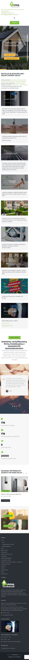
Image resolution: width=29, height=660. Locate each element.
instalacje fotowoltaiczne (9, 81)
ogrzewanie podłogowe (21, 81)
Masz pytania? (15, 337)
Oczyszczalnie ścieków (6, 560)
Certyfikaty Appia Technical (8, 544)
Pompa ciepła (4, 552)
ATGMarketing (15, 654)
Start (2, 548)
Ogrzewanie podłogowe (6, 558)
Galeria (2, 571)
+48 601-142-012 (6, 323)
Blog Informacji (4, 569)
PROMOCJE (8, 287)
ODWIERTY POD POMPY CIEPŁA (16, 9)
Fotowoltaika (4, 556)
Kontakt (2, 568)
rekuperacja (15, 84)
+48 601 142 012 (6, 13)
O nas (2, 540)
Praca (3, 542)
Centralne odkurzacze (5, 564)
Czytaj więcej (5, 500)
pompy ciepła (14, 80)
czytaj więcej (7, 102)
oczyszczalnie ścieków (20, 83)
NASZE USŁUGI (7, 515)
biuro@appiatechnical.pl (9, 14)
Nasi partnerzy (4, 573)
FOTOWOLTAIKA (5, 11)
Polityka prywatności (6, 546)
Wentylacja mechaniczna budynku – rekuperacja (11, 562)
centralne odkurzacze (23, 84)
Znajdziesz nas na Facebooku (8, 648)
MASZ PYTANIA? (10, 311)
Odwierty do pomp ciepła (6, 554)
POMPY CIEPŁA (4, 9)
